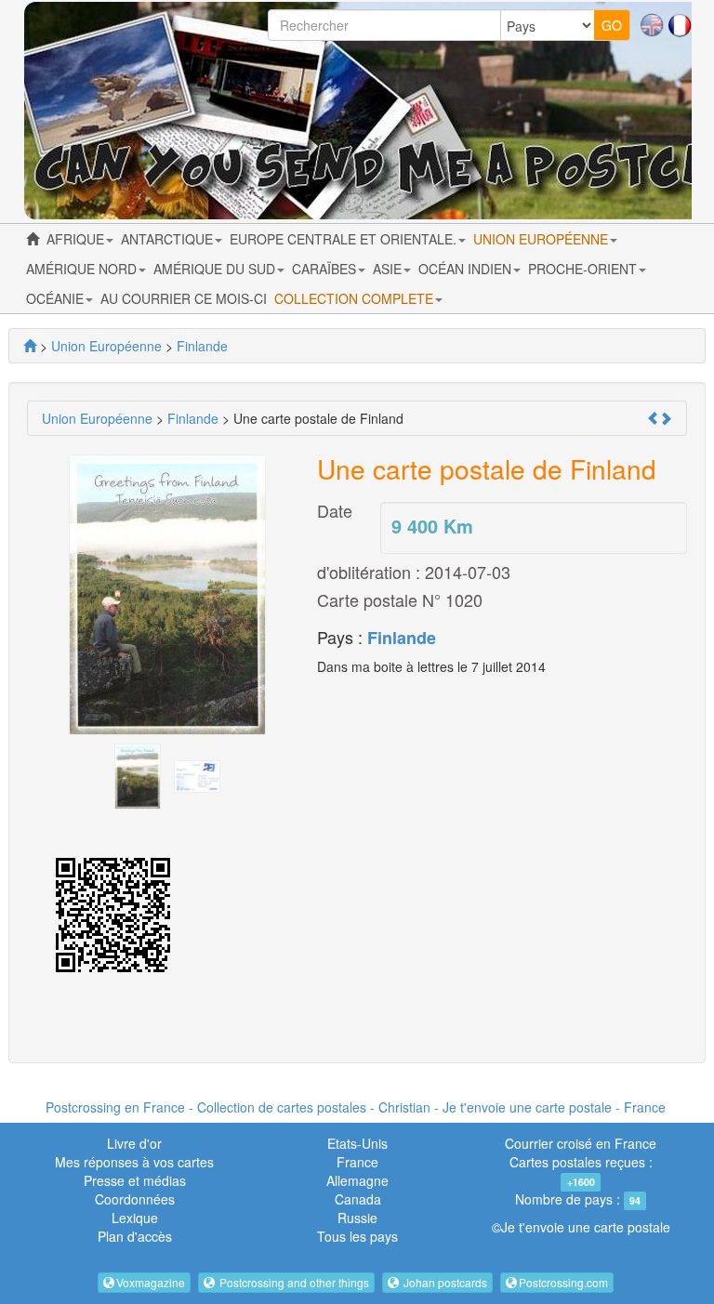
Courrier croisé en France (580, 1143)
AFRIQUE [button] (77, 239)
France (357, 1162)
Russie (357, 1217)
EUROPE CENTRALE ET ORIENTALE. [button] (345, 239)
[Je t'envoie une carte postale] (29, 345)
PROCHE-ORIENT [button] (584, 268)
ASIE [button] (389, 268)
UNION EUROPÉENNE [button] (542, 239)
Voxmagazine (150, 1282)
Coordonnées (135, 1199)
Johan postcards (444, 1282)
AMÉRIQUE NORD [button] (83, 268)
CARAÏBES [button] (326, 268)
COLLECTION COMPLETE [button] (355, 298)
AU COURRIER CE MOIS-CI (183, 298)
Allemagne (357, 1180)
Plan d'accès (135, 1236)
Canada (358, 1199)
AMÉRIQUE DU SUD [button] (216, 268)
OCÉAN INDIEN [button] (466, 268)
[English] (652, 23)
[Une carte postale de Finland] (137, 774)
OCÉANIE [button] (56, 298)
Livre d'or (134, 1143)
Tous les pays (357, 1236)
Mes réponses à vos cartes (134, 1162)
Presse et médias (135, 1180)
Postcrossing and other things (293, 1282)
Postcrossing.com (563, 1282)
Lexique (135, 1217)
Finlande (401, 638)
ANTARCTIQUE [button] (169, 239)
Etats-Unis (357, 1143)
